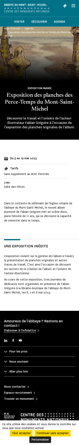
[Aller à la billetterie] (65, 6)
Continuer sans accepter (53, 433)
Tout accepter (21, 433)
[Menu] (73, 5)
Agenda (59, 22)
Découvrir (39, 22)
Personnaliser (40, 440)
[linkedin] (5, 341)
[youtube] (20, 341)
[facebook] (13, 341)
